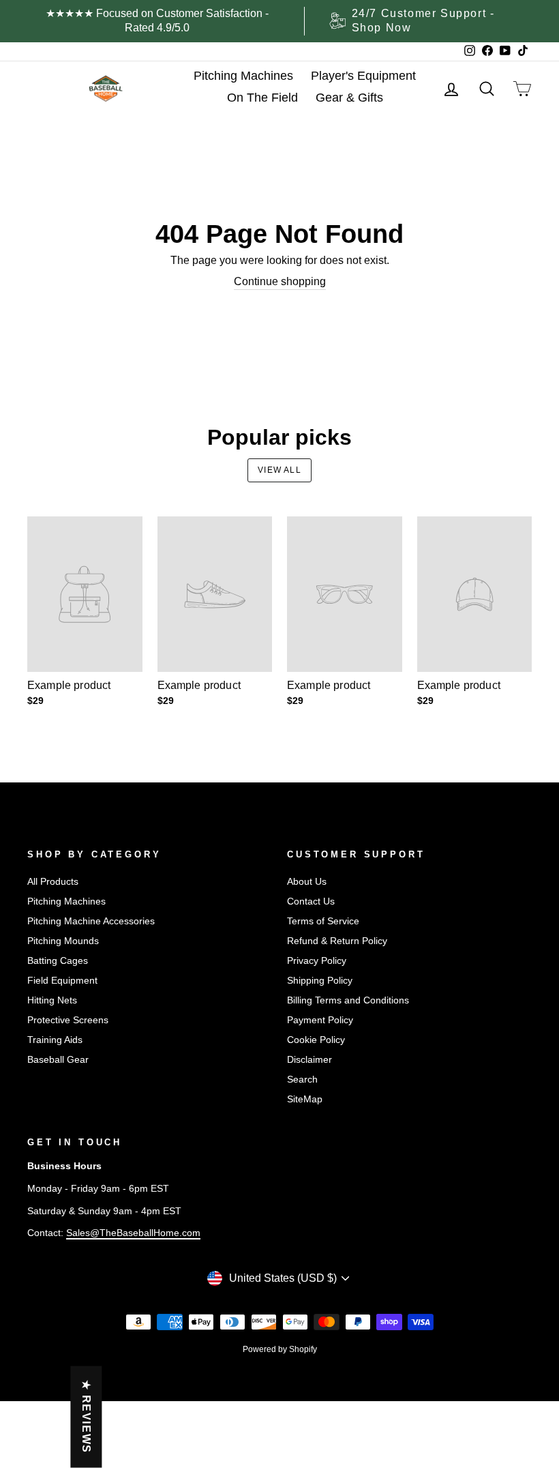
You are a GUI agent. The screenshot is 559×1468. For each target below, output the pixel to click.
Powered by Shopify (280, 1349)
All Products (52, 882)
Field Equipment (62, 980)
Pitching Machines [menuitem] (243, 76)
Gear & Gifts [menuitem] (349, 97)
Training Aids (54, 1040)
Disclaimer (309, 1060)
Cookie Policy (316, 1040)
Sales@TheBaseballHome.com (133, 1233)
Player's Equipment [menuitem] (363, 76)
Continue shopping (280, 281)
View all (279, 470)
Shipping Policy (319, 980)
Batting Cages (57, 961)
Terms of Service (323, 921)
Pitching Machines (66, 901)
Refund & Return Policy (337, 941)
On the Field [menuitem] (262, 97)
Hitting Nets (52, 1000)
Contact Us (311, 901)
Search (302, 1079)
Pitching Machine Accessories (91, 921)
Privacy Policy (316, 961)
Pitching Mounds (63, 941)
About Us (307, 882)
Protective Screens (67, 1020)
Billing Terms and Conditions (348, 1000)
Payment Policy (320, 1020)
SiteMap (304, 1099)
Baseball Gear (58, 1060)
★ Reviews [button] (86, 1417)
